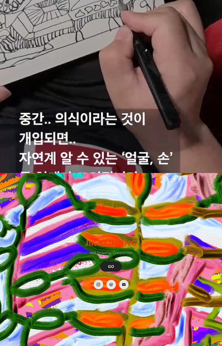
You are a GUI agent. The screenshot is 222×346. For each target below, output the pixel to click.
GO (111, 266)
